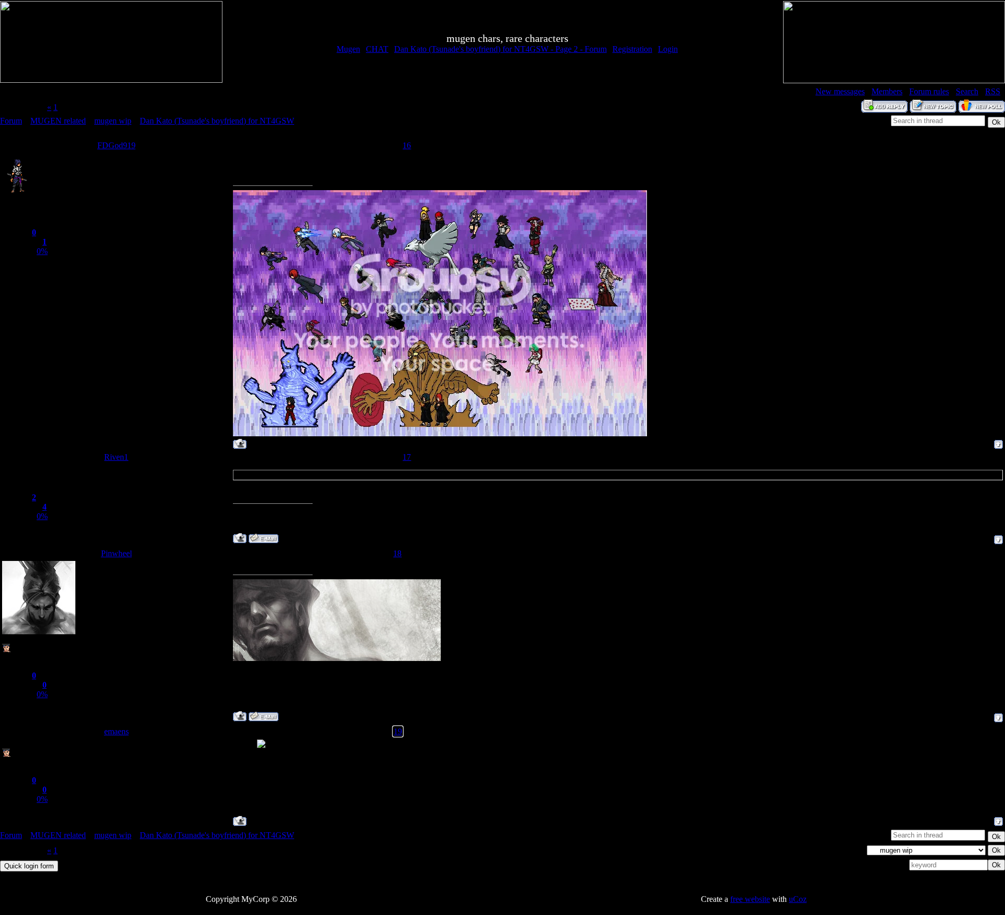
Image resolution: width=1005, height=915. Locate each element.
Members (887, 91)
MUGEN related (58, 120)
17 (407, 457)
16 (407, 145)
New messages (840, 91)
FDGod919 (116, 145)
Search (967, 91)
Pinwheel (116, 553)
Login (668, 49)
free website (750, 899)
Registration (632, 49)
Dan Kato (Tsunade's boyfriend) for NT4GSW (217, 120)
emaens (116, 731)
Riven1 (116, 457)
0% (42, 251)
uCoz (798, 899)
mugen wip (112, 120)
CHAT (377, 49)
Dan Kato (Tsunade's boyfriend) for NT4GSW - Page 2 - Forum (500, 49)
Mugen (348, 49)
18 (397, 553)
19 (398, 731)
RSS (992, 91)
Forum (11, 120)
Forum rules (929, 91)
